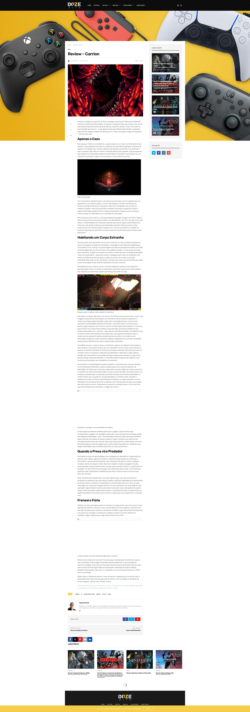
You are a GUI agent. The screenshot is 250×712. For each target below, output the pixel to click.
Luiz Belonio (159, 69)
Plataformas (127, 5)
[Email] (85, 639)
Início (69, 45)
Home (89, 5)
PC (81, 594)
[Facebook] (70, 639)
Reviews (158, 670)
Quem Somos (141, 5)
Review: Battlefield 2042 (133, 630)
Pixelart (98, 594)
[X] (75, 639)
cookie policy (137, 709)
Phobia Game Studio (89, 594)
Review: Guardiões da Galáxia (79, 630)
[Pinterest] (80, 639)
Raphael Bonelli (75, 60)
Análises (115, 5)
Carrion (77, 594)
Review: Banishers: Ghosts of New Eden (138, 673)
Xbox (69, 49)
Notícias (97, 5)
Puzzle (104, 594)
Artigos (105, 5)
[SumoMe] (89, 639)
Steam (109, 594)
